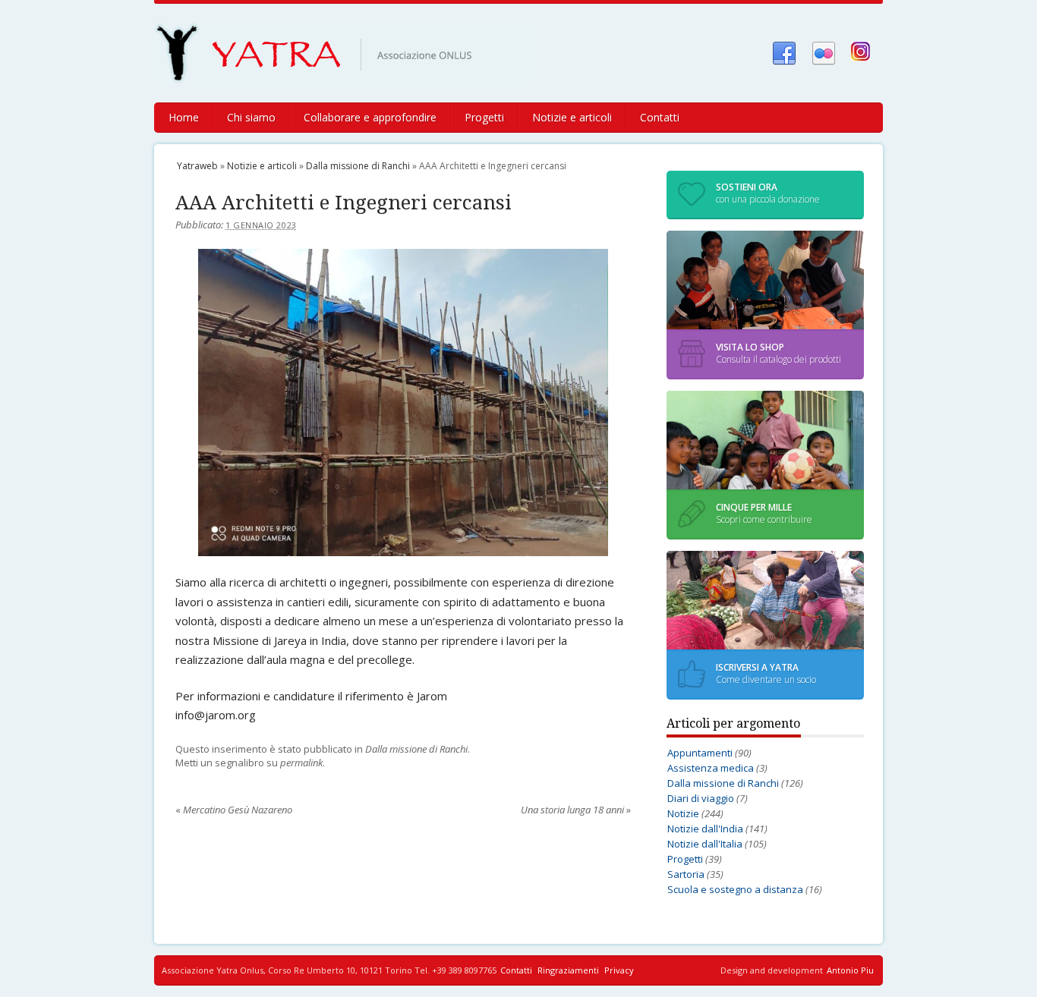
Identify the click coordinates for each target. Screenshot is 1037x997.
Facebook (784, 51)
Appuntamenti (700, 753)
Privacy (619, 970)
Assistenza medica (710, 768)
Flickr (824, 51)
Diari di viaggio (700, 798)
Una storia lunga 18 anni (576, 809)
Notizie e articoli (572, 117)
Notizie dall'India (705, 828)
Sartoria (685, 874)
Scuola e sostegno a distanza (735, 889)
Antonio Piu (850, 970)
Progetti (484, 117)
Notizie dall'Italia (704, 844)
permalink (301, 762)
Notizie (683, 813)
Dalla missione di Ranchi (358, 165)
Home (184, 117)
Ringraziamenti (568, 970)
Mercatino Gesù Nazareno (233, 809)
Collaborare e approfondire (370, 117)
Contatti (659, 117)
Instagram (863, 51)
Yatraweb (355, 53)
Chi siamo (251, 117)
